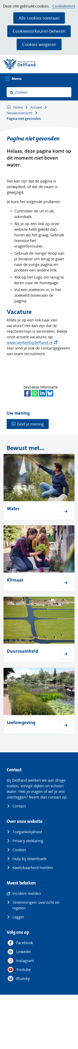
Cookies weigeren (39, 44)
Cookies (19, 849)
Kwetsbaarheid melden (32, 867)
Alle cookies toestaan (39, 18)
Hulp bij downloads (29, 858)
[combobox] (39, 92)
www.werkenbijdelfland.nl (32, 342)
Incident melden (26, 893)
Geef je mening (30, 424)
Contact (19, 805)
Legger (18, 916)
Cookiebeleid (63, 6)
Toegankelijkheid (27, 831)
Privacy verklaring (27, 840)
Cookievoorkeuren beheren (39, 31)
